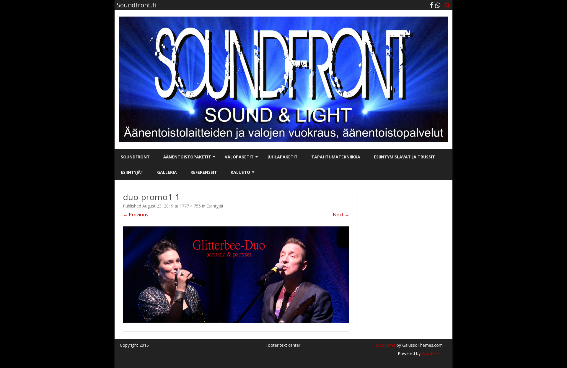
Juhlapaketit (282, 157)
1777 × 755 (190, 206)
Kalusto (240, 172)
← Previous (135, 214)
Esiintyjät (132, 172)
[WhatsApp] (437, 5)
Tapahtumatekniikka (335, 157)
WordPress (432, 353)
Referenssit (203, 172)
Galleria (167, 172)
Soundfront (135, 157)
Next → (341, 214)
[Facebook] (432, 5)
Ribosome (385, 345)
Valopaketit (239, 157)
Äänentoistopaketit (187, 157)
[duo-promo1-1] (236, 274)
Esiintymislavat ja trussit (404, 157)
